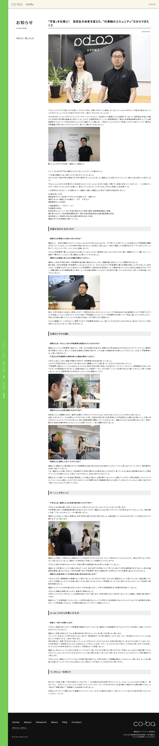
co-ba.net (152, 4)
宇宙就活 (90, 315)
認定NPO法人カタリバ (93, 312)
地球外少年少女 (66, 216)
